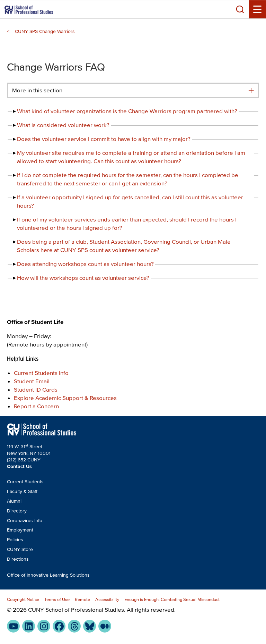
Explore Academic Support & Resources (65, 397)
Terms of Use (57, 599)
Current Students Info (41, 372)
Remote (82, 599)
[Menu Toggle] (257, 9)
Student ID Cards (35, 389)
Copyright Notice (23, 599)
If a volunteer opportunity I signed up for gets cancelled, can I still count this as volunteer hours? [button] (130, 201)
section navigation (251, 90)
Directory (17, 510)
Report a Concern (36, 406)
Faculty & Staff (22, 491)
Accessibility (107, 599)
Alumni (14, 501)
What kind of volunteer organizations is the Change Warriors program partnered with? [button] (127, 111)
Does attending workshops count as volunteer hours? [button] (85, 263)
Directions (18, 559)
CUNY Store (20, 549)
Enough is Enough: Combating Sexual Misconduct (172, 599)
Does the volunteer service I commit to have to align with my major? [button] (103, 138)
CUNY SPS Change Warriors (45, 31)
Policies (15, 539)
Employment (20, 530)
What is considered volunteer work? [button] (63, 125)
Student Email (32, 381)
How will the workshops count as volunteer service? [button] (83, 277)
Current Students (25, 481)
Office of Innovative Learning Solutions (48, 575)
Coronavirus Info (24, 520)
